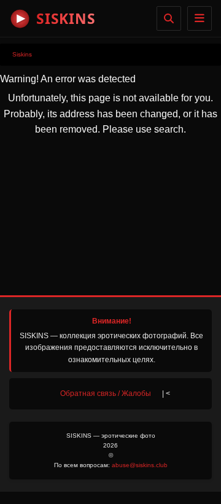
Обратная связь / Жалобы (105, 393)
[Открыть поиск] (169, 18)
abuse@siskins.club (140, 465)
